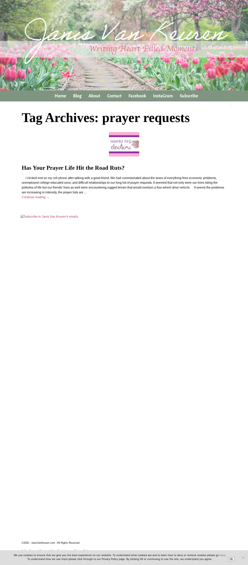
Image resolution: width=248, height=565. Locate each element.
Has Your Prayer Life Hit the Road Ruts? (73, 167)
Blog (77, 96)
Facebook (137, 96)
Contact (114, 96)
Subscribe (189, 96)
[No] (243, 558)
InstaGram (163, 96)
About (94, 96)
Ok (231, 559)
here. (223, 555)
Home (60, 96)
